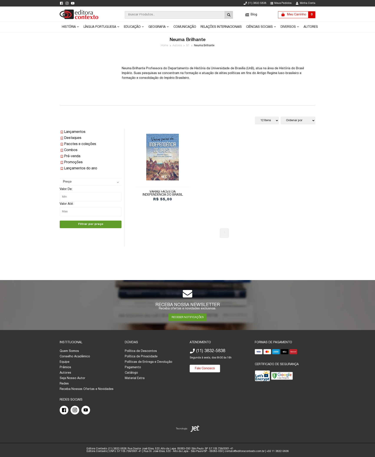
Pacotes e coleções (80, 144)
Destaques (72, 138)
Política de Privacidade (141, 356)
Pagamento (133, 367)
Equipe (64, 362)
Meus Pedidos (282, 3)
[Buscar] (229, 15)
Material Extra (135, 378)
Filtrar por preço (90, 224)
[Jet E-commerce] (187, 429)
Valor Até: (66, 204)
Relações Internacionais (221, 27)
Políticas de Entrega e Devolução (148, 362)
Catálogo (131, 372)
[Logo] (79, 18)
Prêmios (65, 367)
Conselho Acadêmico (75, 356)
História (69, 27)
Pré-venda (72, 156)
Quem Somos (69, 351)
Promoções (73, 162)
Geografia (157, 27)
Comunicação (184, 27)
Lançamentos (75, 132)
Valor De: (66, 189)
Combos (70, 150)
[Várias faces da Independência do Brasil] (162, 157)
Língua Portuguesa (100, 27)
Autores (311, 27)
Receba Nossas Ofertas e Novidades (86, 389)
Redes (64, 383)
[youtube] (72, 3)
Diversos (289, 27)
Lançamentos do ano (80, 168)
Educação (132, 27)
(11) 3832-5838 (257, 3)
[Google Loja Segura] (282, 377)
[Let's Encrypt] (262, 376)
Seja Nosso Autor (72, 378)
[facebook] (61, 3)
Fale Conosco (205, 368)
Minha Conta (307, 3)
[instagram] (67, 3)
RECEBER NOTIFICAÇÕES (188, 317)
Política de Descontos (141, 351)
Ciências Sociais (260, 27)
